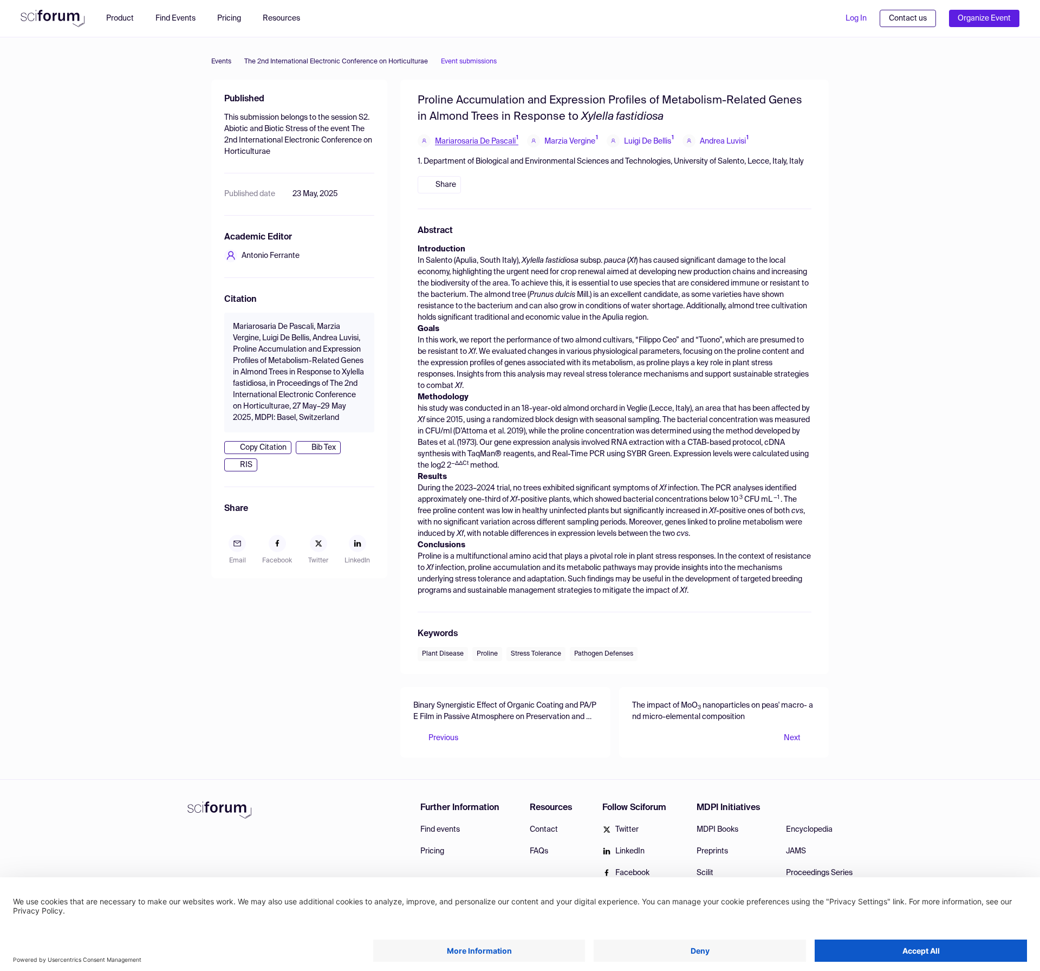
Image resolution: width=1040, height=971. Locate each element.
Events (221, 62)
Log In (856, 18)
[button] (287, 18)
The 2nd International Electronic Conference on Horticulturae (336, 62)
